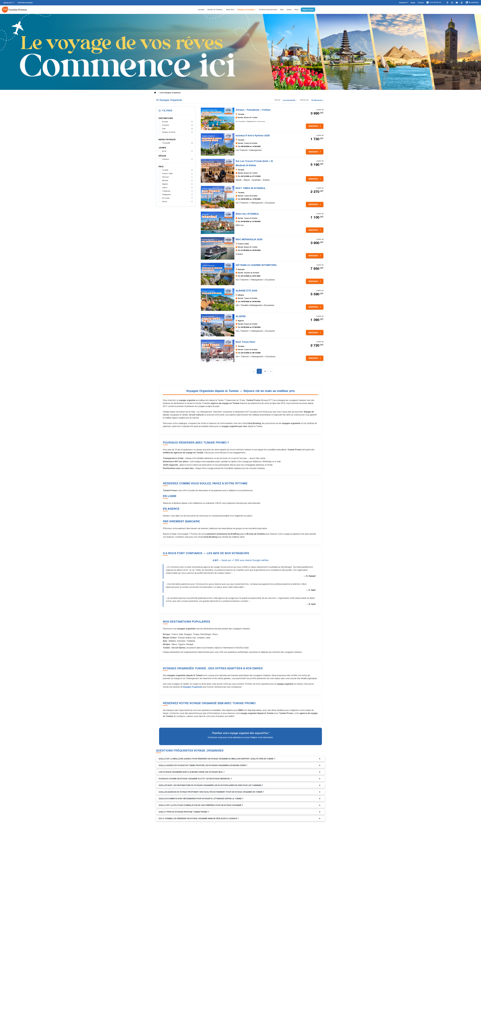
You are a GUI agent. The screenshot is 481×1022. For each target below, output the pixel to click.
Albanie (177, 180)
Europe (177, 122)
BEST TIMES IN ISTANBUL (251, 188)
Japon (177, 187)
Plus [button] (296, 10)
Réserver (313, 126)
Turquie (177, 170)
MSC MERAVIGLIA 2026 (249, 239)
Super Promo (308, 10)
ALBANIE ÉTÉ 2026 (246, 290)
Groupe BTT (403, 2)
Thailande (177, 191)
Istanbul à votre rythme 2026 (253, 135)
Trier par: (277, 100)
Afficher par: (304, 100)
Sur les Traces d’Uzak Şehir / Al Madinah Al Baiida (254, 163)
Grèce (177, 201)
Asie (177, 129)
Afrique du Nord (177, 132)
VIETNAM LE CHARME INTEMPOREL (256, 264)
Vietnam (177, 177)
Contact (421, 2)
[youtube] (456, 2)
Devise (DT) (8, 3)
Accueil (202, 9)
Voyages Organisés (192, 687)
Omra (289, 10)
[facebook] (447, 2)
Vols (282, 10)
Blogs (413, 2)
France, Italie (177, 173)
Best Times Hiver (245, 341)
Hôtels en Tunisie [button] (215, 10)
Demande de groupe (25, 2)
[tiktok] (461, 2)
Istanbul (177, 125)
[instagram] (452, 2)
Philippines (177, 194)
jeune (177, 151)
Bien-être (230, 10)
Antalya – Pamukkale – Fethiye (253, 109)
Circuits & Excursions (268, 10)
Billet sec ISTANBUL (247, 213)
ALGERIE (241, 316)
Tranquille (177, 143)
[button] (289, 100)
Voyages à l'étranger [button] (246, 10)
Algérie (177, 184)
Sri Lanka (177, 198)
